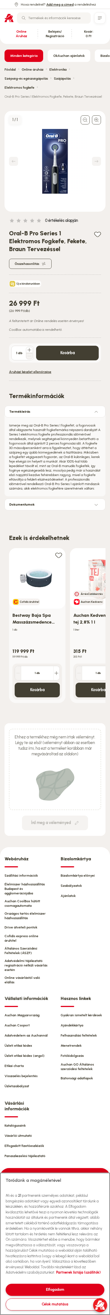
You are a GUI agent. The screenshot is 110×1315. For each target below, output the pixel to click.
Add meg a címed (60, 4)
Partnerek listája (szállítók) (78, 1272)
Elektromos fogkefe (19, 88)
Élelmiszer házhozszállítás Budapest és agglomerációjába (25, 888)
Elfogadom (55, 1289)
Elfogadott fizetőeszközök (24, 1146)
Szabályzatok (71, 886)
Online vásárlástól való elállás (22, 980)
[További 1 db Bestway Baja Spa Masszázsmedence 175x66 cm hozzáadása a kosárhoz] (56, 673)
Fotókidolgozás (72, 1056)
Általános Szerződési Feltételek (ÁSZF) (21, 950)
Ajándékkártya (72, 1025)
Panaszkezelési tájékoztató (25, 1156)
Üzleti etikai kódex (18, 1046)
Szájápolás (62, 79)
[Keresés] (23, 18)
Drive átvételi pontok (21, 927)
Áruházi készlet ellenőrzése (30, 372)
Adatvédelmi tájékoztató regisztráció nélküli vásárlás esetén (26, 965)
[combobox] (54, 18)
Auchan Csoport (17, 1025)
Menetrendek (71, 1046)
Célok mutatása (55, 1304)
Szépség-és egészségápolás (26, 79)
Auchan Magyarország (22, 1015)
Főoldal (10, 70)
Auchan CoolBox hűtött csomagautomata (22, 903)
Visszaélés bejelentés (21, 1076)
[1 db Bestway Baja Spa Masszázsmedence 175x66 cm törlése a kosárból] (18, 673)
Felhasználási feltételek (79, 1035)
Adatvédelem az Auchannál (26, 1035)
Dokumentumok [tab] (22, 504)
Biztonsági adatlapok (77, 1078)
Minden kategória (24, 56)
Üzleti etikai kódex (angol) (25, 1056)
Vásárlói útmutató (18, 1136)
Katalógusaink (15, 1126)
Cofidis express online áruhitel (21, 938)
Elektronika (58, 70)
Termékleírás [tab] (19, 412)
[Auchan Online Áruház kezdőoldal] (9, 18)
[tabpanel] (55, 455)
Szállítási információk (21, 876)
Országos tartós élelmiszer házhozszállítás (25, 916)
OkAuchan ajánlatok (69, 56)
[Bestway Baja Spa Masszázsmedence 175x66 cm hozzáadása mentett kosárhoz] (58, 555)
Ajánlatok (68, 896)
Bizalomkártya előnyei (78, 876)
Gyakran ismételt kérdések (81, 1015)
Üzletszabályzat (17, 1086)
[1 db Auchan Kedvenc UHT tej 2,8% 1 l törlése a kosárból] (79, 673)
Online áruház (32, 70)
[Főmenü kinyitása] (99, 18)
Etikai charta (14, 1066)
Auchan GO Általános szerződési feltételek (77, 1066)
